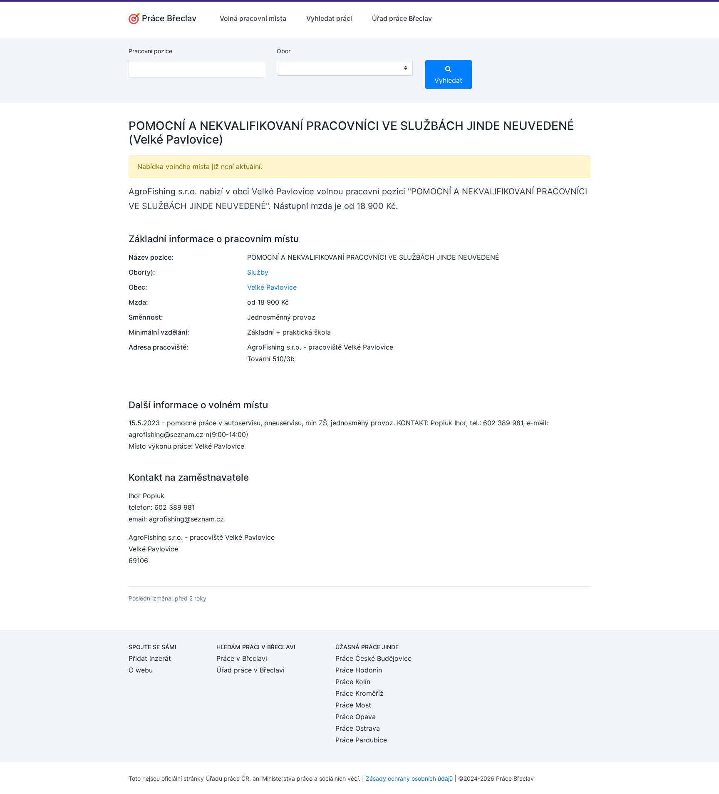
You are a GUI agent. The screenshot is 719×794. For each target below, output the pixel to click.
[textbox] (293, 68)
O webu (141, 670)
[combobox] (344, 68)
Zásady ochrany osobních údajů (409, 778)
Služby (257, 272)
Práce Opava (355, 716)
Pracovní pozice (150, 51)
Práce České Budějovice (373, 658)
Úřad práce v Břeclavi (250, 670)
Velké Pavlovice (272, 287)
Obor (283, 51)
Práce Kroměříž (359, 693)
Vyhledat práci (329, 18)
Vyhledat (448, 80)
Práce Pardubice (361, 740)
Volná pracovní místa (253, 18)
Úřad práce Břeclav (402, 18)
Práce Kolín (352, 681)
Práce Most (353, 705)
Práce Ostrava (357, 728)
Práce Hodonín (358, 670)
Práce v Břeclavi (241, 658)
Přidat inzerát (150, 658)
